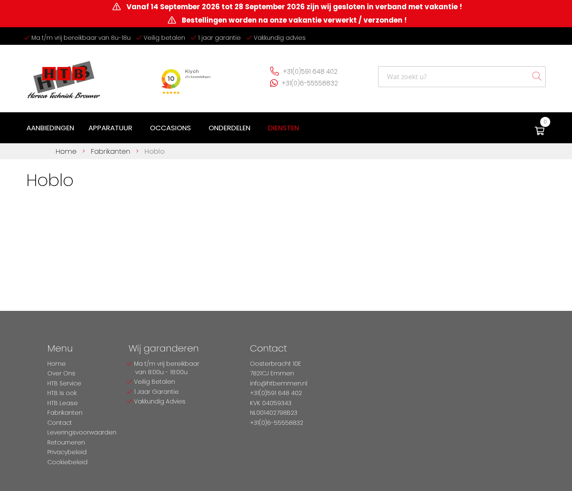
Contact (59, 423)
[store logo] (64, 76)
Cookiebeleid (67, 462)
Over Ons (61, 373)
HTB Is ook (62, 393)
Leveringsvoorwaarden (81, 432)
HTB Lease (62, 403)
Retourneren (66, 442)
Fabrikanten (111, 151)
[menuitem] (50, 128)
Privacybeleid (67, 452)
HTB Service (64, 383)
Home (67, 151)
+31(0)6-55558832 (310, 83)
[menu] (164, 128)
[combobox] (462, 76)
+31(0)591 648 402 (310, 71)
